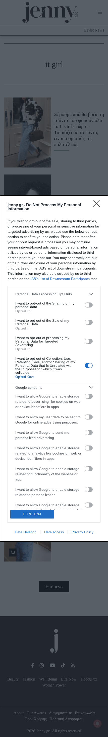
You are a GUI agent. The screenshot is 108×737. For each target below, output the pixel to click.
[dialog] (54, 368)
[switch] (89, 305)
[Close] (98, 205)
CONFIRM (32, 514)
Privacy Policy (82, 532)
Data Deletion (25, 532)
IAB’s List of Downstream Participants (60, 279)
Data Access (54, 532)
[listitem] (54, 293)
